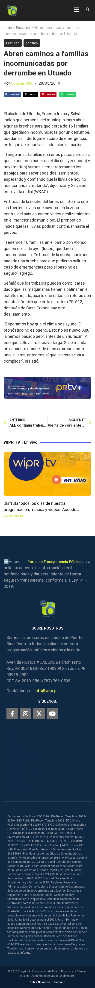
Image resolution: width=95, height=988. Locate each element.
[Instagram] (25, 713)
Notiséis (15, 782)
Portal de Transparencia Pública (54, 562)
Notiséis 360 (21, 83)
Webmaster (67, 975)
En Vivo (14, 745)
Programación (20, 773)
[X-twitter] (39, 713)
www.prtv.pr (13, 516)
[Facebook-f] (12, 713)
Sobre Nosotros (40, 982)
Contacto (59, 982)
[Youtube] (52, 713)
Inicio (8, 28)
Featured (23, 28)
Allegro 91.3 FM (21, 754)
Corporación (19, 791)
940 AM (14, 763)
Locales (32, 43)
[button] (87, 9)
